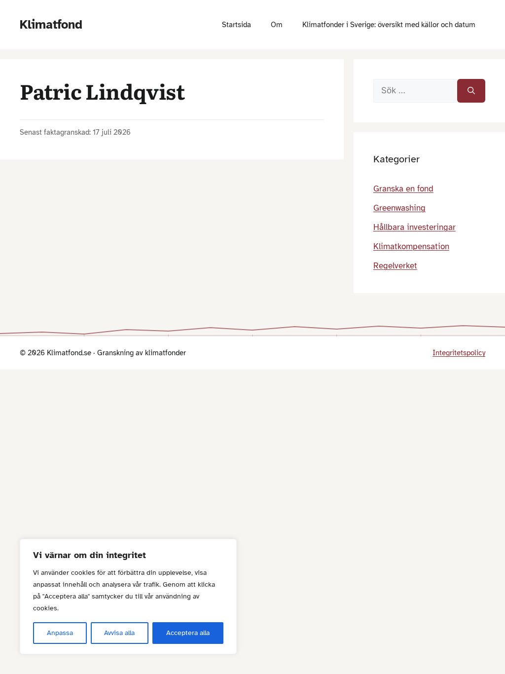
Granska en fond (403, 189)
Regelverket (395, 266)
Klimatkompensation (411, 246)
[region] (128, 596)
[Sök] (471, 91)
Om (277, 24)
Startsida (236, 24)
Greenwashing (399, 208)
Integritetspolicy (459, 352)
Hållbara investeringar (414, 227)
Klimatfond (51, 24)
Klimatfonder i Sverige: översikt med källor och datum (388, 24)
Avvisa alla (119, 633)
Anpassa (60, 633)
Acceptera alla (188, 633)
